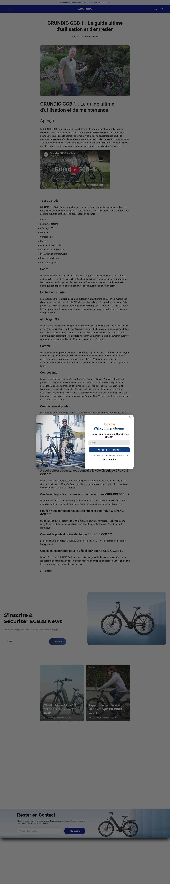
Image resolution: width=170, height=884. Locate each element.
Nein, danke (109, 459)
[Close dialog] (130, 417)
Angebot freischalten (109, 450)
